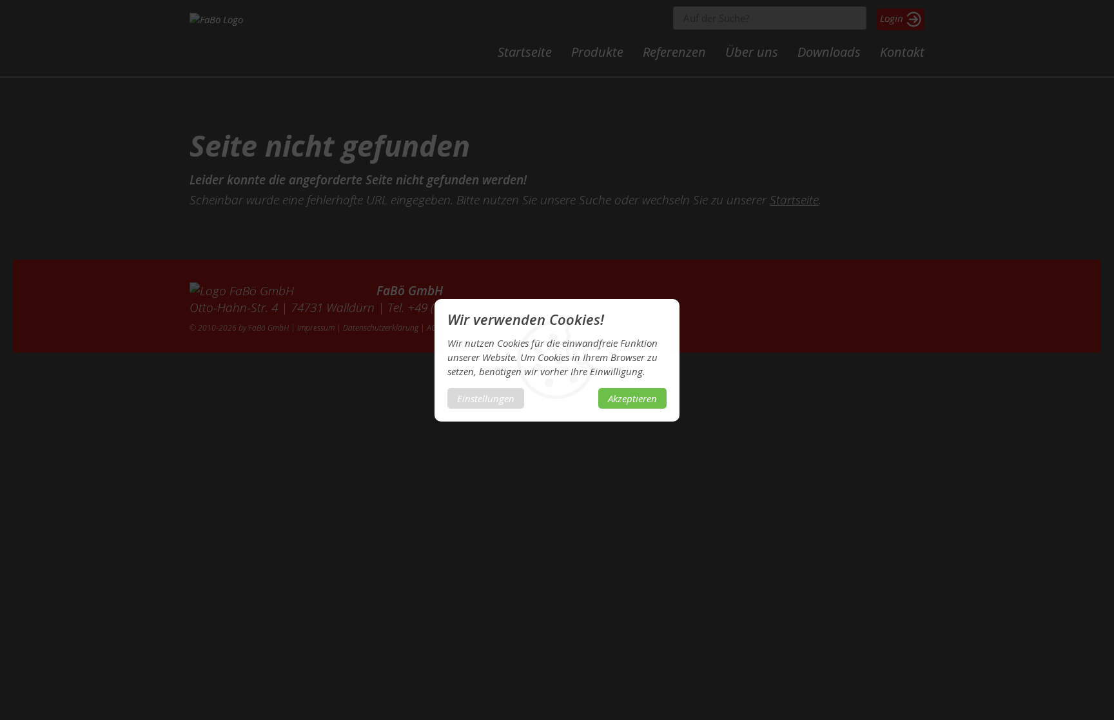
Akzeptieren (632, 398)
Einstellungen (485, 398)
